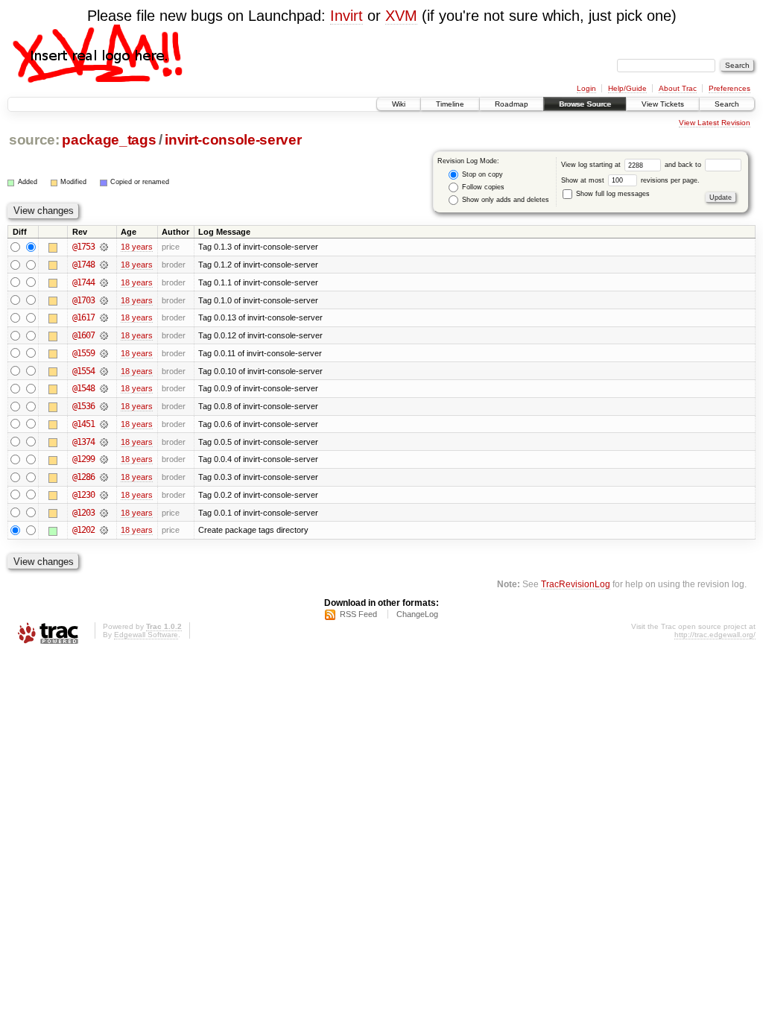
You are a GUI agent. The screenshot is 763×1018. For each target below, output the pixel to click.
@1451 (83, 424)
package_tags (109, 140)
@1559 (83, 353)
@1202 (83, 530)
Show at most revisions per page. (630, 180)
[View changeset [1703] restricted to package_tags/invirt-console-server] (104, 300)
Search (727, 104)
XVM (401, 15)
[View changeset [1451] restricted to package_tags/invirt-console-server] (104, 424)
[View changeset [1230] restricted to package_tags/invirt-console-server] (104, 495)
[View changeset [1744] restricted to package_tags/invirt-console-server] (104, 282)
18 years (137, 246)
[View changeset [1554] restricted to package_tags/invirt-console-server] (104, 371)
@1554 (83, 371)
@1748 (83, 264)
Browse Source (585, 104)
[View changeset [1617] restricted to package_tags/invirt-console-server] (104, 317)
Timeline (450, 104)
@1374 (83, 442)
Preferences (729, 88)
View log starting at (592, 164)
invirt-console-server (233, 140)
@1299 (83, 459)
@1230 (83, 495)
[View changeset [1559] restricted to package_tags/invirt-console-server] (104, 353)
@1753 (83, 246)
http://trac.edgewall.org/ (715, 634)
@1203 (83, 513)
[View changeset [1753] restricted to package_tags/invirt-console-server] (104, 246)
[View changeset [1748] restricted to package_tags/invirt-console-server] (104, 264)
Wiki (398, 104)
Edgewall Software (146, 634)
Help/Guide (627, 88)
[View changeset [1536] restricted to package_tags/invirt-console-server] (104, 406)
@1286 (83, 477)
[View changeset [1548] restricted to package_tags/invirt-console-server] (104, 388)
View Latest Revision (714, 122)
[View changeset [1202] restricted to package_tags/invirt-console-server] (104, 530)
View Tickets (663, 104)
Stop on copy (481, 174)
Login (586, 88)
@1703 (83, 300)
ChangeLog (417, 614)
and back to (684, 164)
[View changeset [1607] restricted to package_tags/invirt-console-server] (104, 335)
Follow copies (482, 187)
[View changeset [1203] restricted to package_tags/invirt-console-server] (104, 513)
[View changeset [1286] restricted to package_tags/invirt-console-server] (104, 477)
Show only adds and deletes (504, 199)
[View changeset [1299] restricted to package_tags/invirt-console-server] (104, 459)
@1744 (83, 282)
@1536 (83, 406)
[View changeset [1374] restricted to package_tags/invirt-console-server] (104, 442)
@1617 (83, 317)
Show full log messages (612, 193)
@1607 (83, 335)
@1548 (83, 388)
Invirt (346, 15)
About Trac (678, 88)
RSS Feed (358, 614)
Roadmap (511, 104)
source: (34, 140)
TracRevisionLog (575, 584)
